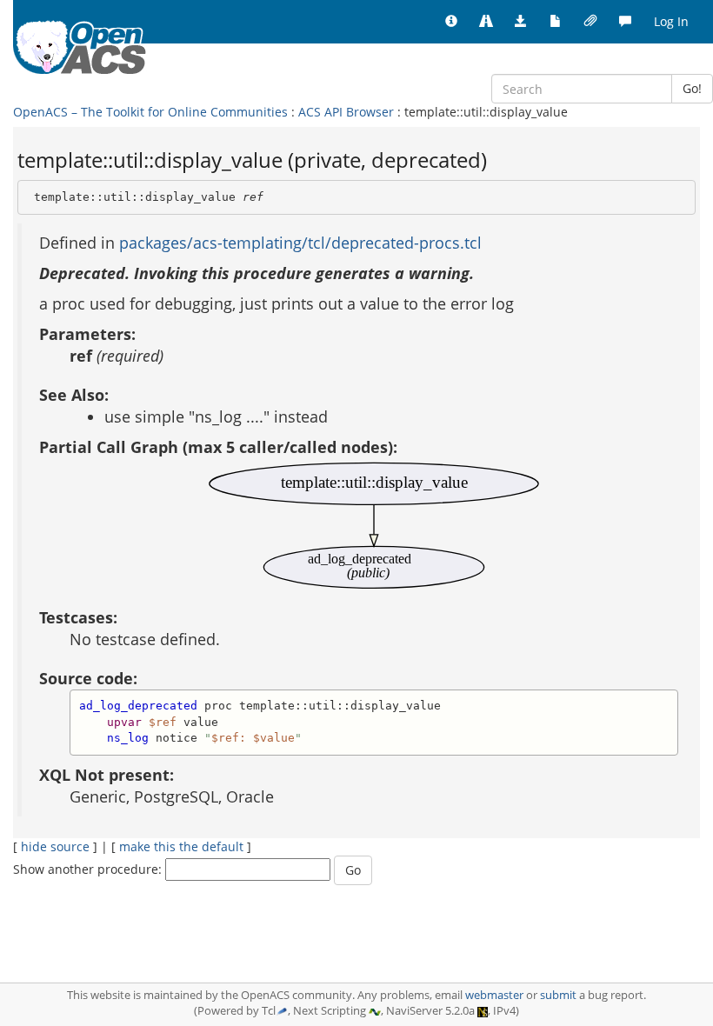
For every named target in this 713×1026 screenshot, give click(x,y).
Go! (692, 88)
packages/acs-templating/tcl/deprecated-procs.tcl (300, 242)
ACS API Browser (346, 111)
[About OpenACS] (451, 21)
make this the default (181, 846)
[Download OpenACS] (520, 21)
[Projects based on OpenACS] (486, 21)
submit (558, 995)
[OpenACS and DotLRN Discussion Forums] (625, 21)
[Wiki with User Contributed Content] (590, 21)
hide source (55, 846)
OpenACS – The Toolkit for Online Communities (150, 111)
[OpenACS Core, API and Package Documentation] (555, 21)
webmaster (494, 995)
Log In (671, 21)
